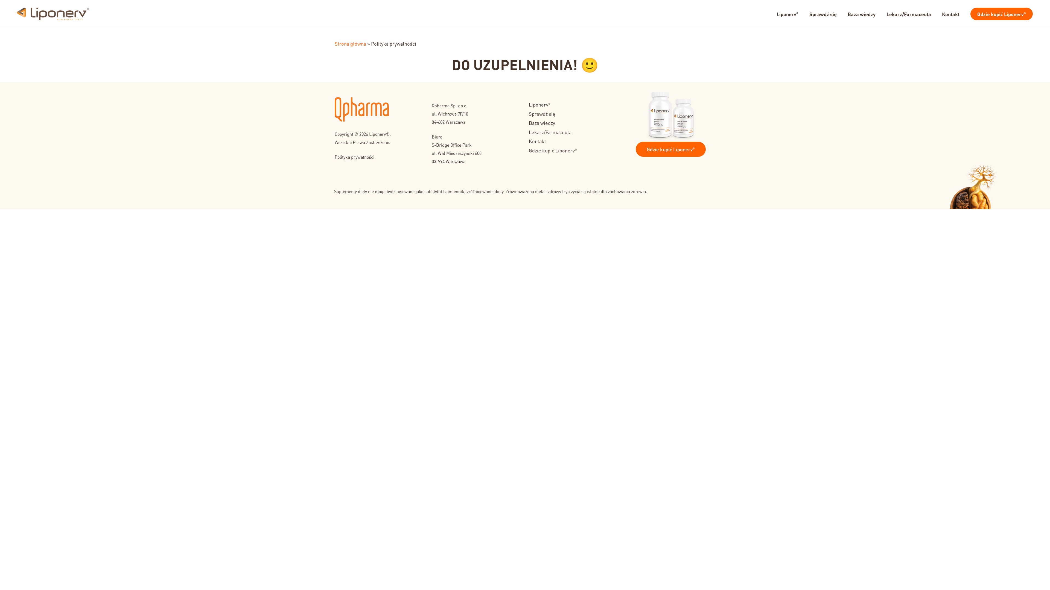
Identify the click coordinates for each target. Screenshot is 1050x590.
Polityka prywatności (354, 156)
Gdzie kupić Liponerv (553, 150)
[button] (671, 149)
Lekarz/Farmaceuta (550, 132)
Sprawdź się (542, 113)
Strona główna (350, 43)
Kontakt (537, 141)
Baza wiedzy (542, 122)
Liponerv (539, 104)
